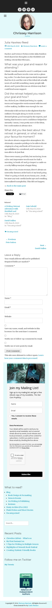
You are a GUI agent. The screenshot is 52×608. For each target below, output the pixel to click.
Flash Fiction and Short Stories (19, 510)
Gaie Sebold (31, 206)
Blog (8, 492)
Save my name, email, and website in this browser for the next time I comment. (22, 330)
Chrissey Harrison (27, 33)
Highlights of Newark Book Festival (21, 547)
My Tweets (9, 564)
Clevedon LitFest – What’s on (19, 538)
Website (8, 316)
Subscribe (26, 474)
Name (8, 298)
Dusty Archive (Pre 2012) (17, 507)
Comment (10, 266)
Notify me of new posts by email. (19, 346)
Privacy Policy (25, 448)
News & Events (14, 498)
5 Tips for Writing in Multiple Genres (22, 544)
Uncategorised (12, 232)
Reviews (11, 504)
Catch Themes (33, 605)
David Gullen (10, 220)
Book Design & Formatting (20, 495)
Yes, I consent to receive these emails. (23, 417)
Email (8, 307)
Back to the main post (16, 186)
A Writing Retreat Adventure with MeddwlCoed (12, 208)
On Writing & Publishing (19, 501)
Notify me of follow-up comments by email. (23, 339)
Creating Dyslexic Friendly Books (21, 550)
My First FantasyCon (15, 541)
